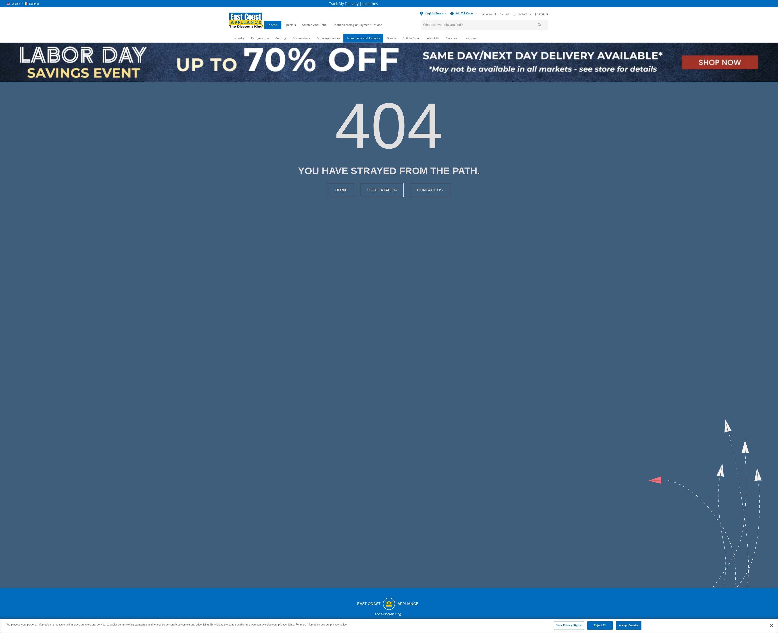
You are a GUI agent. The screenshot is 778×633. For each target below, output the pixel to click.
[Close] (771, 625)
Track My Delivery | (345, 3)
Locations (370, 3)
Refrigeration (260, 38)
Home (341, 190)
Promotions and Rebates (363, 38)
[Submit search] (539, 25)
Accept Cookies (629, 625)
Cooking (280, 38)
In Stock (273, 25)
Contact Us (430, 190)
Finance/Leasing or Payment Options (357, 25)
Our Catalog (382, 190)
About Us (433, 38)
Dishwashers (301, 38)
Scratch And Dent (314, 25)
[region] (389, 626)
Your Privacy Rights (569, 625)
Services (451, 38)
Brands (391, 38)
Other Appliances (328, 38)
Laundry (239, 38)
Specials (290, 25)
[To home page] (246, 20)
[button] (13, 3)
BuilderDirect (412, 38)
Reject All (600, 625)
